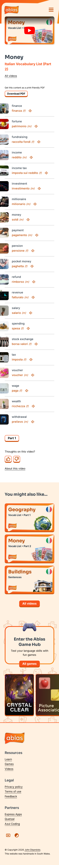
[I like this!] (8, 459)
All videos (11, 75)
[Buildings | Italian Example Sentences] (29, 580)
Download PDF (16, 93)
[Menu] (51, 10)
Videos (9, 768)
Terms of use (13, 791)
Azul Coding (12, 823)
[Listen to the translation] (30, 111)
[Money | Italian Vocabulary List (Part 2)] (29, 549)
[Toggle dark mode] (16, 835)
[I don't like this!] (16, 459)
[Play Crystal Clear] (19, 694)
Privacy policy (14, 786)
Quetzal (9, 819)
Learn (8, 759)
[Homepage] (11, 10)
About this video (15, 468)
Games (9, 764)
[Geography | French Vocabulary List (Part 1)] (29, 517)
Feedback (11, 796)
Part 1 (12, 438)
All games (29, 664)
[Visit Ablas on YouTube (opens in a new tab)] (8, 835)
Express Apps (13, 814)
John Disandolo (32, 849)
